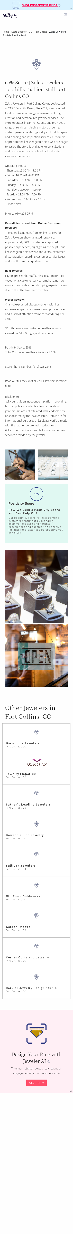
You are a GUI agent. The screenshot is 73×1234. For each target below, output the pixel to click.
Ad (71, 1091)
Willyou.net (13, 401)
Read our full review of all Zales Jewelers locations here (36, 383)
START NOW (36, 1083)
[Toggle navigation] (65, 15)
